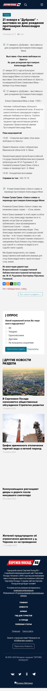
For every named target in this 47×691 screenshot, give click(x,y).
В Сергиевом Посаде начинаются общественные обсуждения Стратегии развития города (23, 403)
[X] (11, 283)
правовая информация (24, 590)
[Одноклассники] (7, 283)
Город (6, 15)
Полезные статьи (23, 624)
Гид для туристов (23, 616)
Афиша (23, 611)
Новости (23, 607)
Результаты (33, 349)
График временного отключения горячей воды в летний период (23, 447)
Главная (24, 602)
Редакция (16, 631)
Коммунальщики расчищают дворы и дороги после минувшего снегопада (21, 492)
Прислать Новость (23, 646)
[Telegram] (18, 283)
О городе (23, 620)
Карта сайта (28, 631)
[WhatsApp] (15, 283)
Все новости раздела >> (30, 294)
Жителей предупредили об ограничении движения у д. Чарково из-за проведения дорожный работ (20, 540)
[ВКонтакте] (4, 283)
